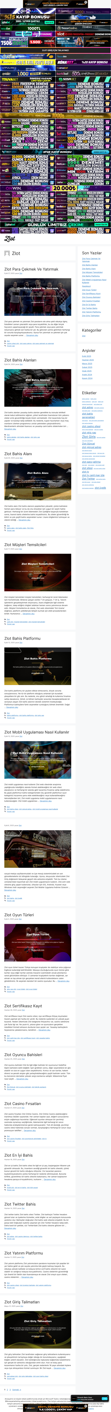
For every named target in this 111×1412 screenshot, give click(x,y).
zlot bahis (10, 898)
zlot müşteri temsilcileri (36, 622)
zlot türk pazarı (32, 1187)
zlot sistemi (91, 465)
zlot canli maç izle (13, 1038)
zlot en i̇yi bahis (20, 1187)
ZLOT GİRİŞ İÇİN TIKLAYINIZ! (55, 50)
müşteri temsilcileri (21, 622)
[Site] (27, 85)
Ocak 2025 (86, 371)
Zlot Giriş (30, 528)
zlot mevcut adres (87, 456)
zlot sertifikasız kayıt (27, 1038)
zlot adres (10, 1236)
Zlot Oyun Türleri (19, 915)
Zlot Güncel (11, 1087)
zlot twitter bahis (36, 1236)
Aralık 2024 (87, 375)
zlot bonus (85, 420)
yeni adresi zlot (12, 1376)
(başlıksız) (86, 286)
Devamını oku (32, 335)
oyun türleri (21, 989)
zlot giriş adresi (101, 437)
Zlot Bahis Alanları (20, 360)
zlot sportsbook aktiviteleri (31, 1139)
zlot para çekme (26, 343)
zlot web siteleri (95, 482)
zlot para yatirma (91, 461)
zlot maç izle (100, 453)
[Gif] (55, 115)
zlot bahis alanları (23, 437)
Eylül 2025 (86, 356)
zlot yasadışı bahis (43, 1038)
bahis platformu (12, 715)
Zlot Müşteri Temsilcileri (25, 544)
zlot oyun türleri (31, 989)
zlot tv (44, 1139)
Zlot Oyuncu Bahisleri (23, 1054)
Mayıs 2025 (87, 364)
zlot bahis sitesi (12, 809)
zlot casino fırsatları (14, 1139)
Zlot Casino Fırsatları (22, 1103)
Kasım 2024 (87, 378)
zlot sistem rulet (99, 465)
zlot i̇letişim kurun (87, 450)
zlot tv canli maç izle (93, 475)
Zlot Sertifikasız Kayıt (23, 1006)
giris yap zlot (11, 989)
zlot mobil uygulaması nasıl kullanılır (45, 809)
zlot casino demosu (22, 1236)
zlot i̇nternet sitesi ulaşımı (89, 453)
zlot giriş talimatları (25, 1376)
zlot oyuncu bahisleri (23, 1087)
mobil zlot (10, 1187)
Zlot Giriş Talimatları (22, 1302)
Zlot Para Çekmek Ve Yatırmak (31, 269)
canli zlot (10, 622)
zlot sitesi (87, 468)
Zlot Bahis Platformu (22, 638)
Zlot (8, 341)
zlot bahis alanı (20, 528)
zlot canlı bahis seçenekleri (96, 420)
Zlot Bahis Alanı (18, 453)
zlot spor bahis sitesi (40, 1376)
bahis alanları (11, 437)
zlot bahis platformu (26, 715)
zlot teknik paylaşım (39, 1087)
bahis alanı (11, 528)
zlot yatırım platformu (43, 1285)
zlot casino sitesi (13, 1285)
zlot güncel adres (25, 809)
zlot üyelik (18, 898)
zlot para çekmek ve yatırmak (43, 343)
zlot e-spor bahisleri (87, 429)
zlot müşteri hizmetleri (99, 456)
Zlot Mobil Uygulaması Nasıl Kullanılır (36, 732)
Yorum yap (11, 346)
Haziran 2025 (88, 360)
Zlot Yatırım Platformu (23, 1253)
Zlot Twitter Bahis (20, 1204)
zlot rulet (84, 465)
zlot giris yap (35, 437)
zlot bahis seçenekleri (88, 415)
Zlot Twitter (88, 478)
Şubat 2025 (87, 367)
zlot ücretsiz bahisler (27, 1285)
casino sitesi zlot (13, 343)
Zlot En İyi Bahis (18, 1155)
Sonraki (16, 1390)
